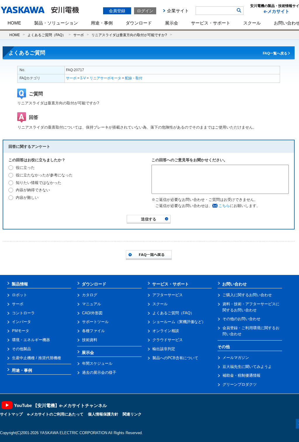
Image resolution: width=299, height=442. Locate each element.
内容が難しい (27, 197)
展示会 (171, 22)
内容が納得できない (33, 190)
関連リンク (132, 414)
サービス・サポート (210, 22)
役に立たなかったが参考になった (44, 175)
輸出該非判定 (163, 349)
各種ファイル (93, 331)
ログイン (145, 10)
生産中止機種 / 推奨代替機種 (36, 358)
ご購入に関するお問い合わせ (247, 295)
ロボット (19, 295)
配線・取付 (133, 78)
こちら (224, 206)
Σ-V (83, 78)
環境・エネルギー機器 (31, 340)
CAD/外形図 (92, 313)
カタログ (89, 295)
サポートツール (95, 322)
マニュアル (91, 304)
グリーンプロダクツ (239, 384)
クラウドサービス (167, 340)
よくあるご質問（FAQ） (46, 35)
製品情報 (20, 284)
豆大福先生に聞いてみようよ (247, 366)
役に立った (25, 167)
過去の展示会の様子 (99, 372)
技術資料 (89, 340)
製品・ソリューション (56, 22)
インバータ (21, 322)
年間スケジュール (97, 363)
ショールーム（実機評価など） (179, 322)
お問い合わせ (234, 284)
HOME (14, 22)
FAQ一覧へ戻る (275, 53)
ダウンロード (139, 22)
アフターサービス (167, 295)
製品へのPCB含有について (175, 358)
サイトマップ (11, 414)
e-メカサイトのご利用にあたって (55, 414)
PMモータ (20, 331)
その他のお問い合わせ (241, 319)
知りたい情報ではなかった (38, 182)
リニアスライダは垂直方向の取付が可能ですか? (129, 35)
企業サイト (178, 10)
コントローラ (23, 313)
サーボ (78, 35)
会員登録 (117, 10)
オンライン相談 (165, 331)
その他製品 (21, 349)
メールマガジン (235, 357)
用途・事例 (102, 22)
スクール (252, 22)
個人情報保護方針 (103, 414)
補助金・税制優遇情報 (241, 375)
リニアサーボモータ (105, 78)
